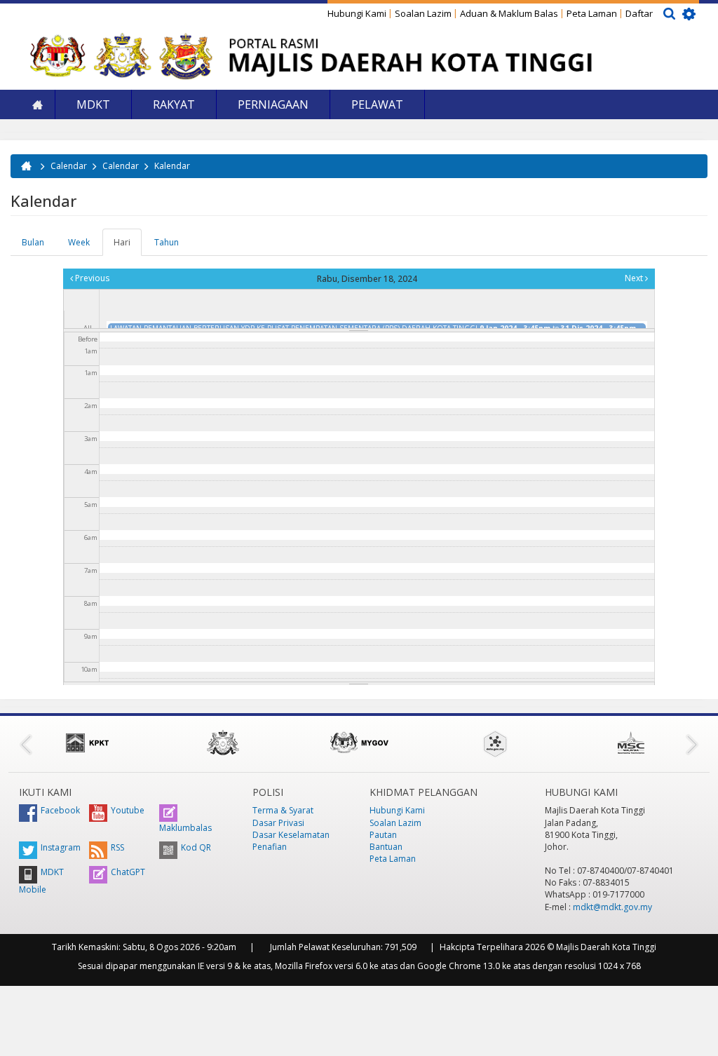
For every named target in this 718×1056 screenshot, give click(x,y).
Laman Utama (37, 105)
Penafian (269, 847)
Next (635, 278)
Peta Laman (592, 13)
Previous (91, 278)
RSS (117, 847)
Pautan (383, 835)
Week (79, 242)
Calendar (68, 166)
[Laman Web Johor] (223, 742)
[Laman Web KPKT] (87, 742)
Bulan (33, 242)
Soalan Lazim (423, 13)
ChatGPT (128, 872)
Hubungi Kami (356, 13)
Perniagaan (273, 104)
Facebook (60, 810)
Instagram (61, 847)
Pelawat (377, 104)
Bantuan (386, 847)
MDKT (93, 104)
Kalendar (172, 166)
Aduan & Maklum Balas (509, 13)
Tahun (166, 242)
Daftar (639, 13)
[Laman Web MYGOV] (359, 742)
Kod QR (196, 847)
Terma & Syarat (282, 810)
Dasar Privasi (278, 823)
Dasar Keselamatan (291, 835)
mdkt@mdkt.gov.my (612, 907)
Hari (128, 246)
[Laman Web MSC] (631, 742)
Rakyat (174, 104)
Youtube (127, 810)
